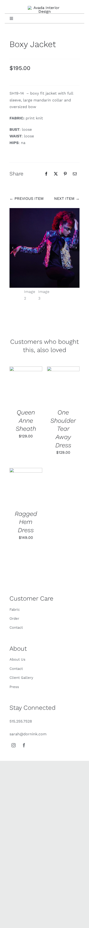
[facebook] (24, 745)
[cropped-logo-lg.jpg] (44, 7)
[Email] (75, 174)
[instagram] (13, 745)
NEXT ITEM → (67, 198)
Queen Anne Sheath (26, 420)
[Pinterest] (65, 174)
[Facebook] (46, 174)
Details (26, 386)
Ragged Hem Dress (26, 522)
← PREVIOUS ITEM (26, 198)
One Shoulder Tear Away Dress (63, 429)
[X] (56, 174)
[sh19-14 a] (44, 248)
